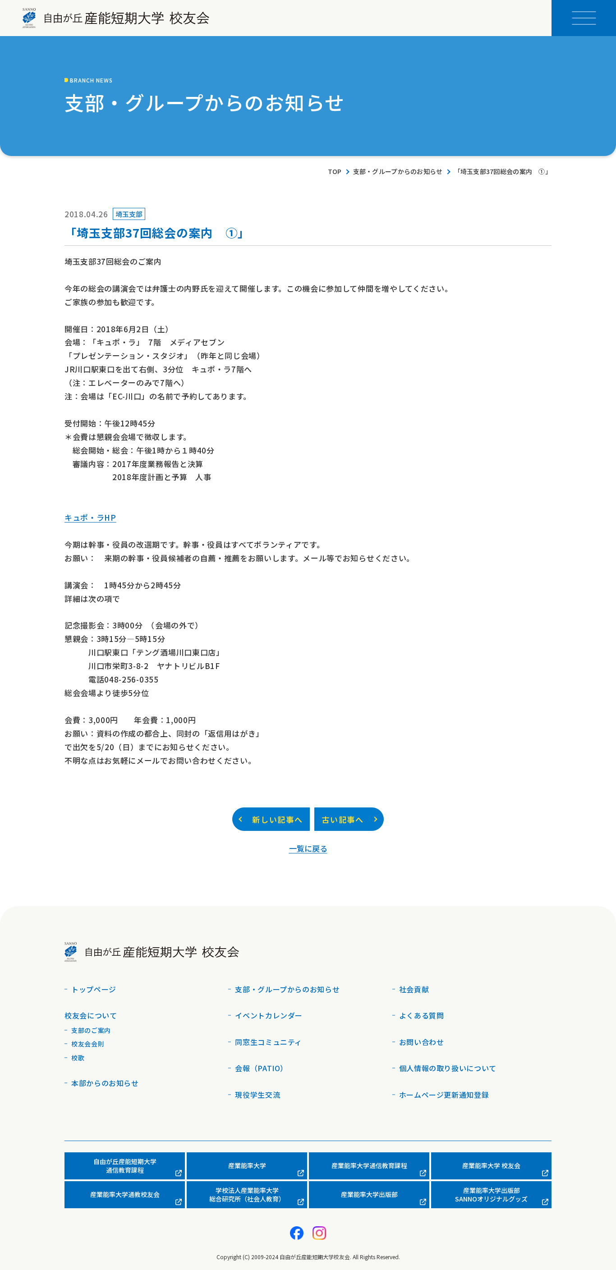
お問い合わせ (421, 1041)
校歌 (77, 1057)
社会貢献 (414, 989)
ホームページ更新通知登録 (444, 1094)
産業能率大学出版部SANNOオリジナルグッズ (491, 1195)
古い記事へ (343, 819)
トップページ (93, 989)
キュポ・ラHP (90, 517)
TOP (335, 171)
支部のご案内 (91, 1030)
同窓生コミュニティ (268, 1041)
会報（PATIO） (261, 1068)
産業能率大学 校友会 (491, 1165)
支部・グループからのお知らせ (398, 171)
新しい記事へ (277, 819)
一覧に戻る (308, 848)
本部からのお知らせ (105, 1082)
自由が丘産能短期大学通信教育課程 (124, 1166)
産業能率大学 (247, 1165)
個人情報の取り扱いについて (447, 1068)
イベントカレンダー (269, 1015)
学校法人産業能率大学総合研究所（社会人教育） (247, 1195)
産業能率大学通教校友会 (125, 1194)
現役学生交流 (257, 1094)
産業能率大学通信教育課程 (369, 1165)
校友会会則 (87, 1043)
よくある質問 (421, 1015)
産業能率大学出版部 (369, 1194)
